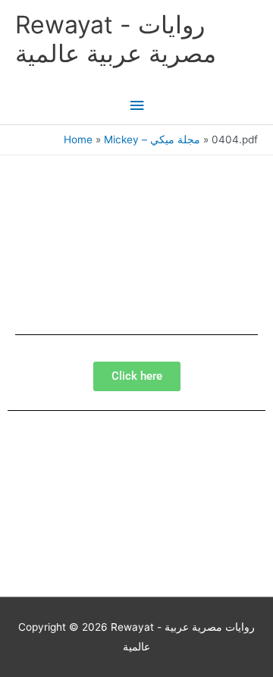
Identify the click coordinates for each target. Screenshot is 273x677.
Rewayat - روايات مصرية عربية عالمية (115, 39)
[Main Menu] (136, 105)
